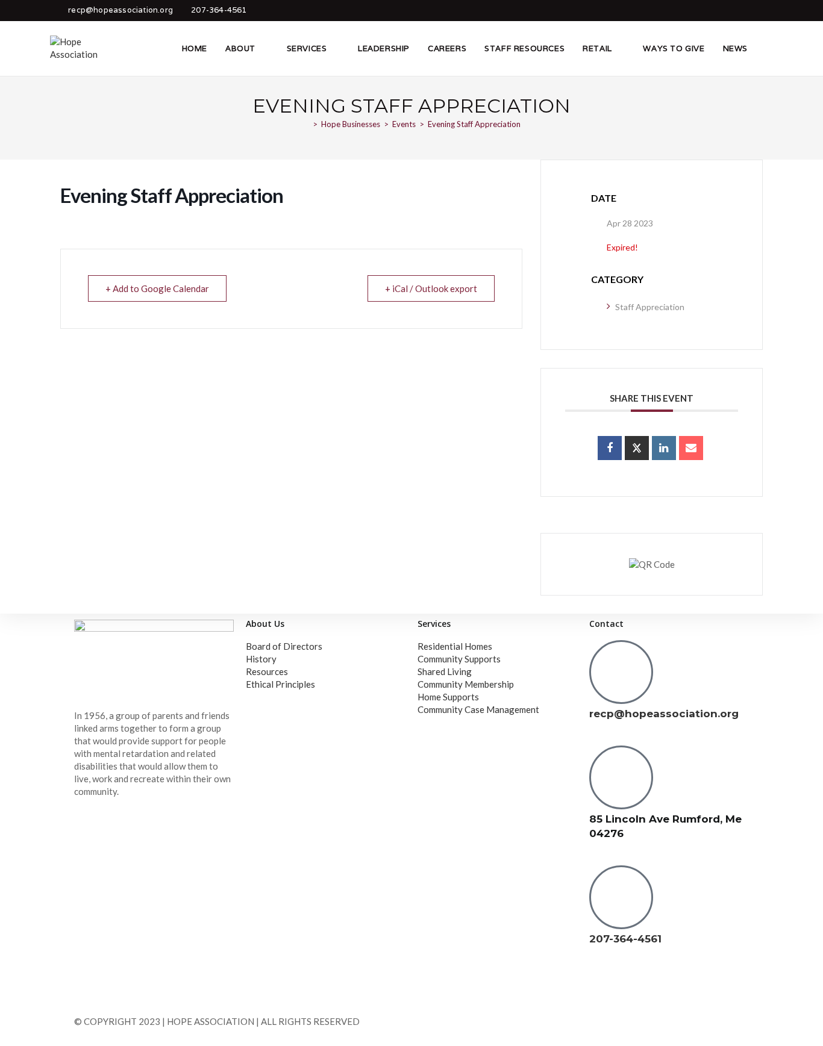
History (261, 658)
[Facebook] (604, 985)
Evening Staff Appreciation (474, 124)
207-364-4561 (218, 10)
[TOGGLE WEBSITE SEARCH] (769, 48)
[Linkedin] (664, 448)
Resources (267, 671)
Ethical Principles (280, 684)
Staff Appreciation (649, 307)
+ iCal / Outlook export (431, 288)
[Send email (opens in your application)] (765, 10)
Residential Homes (455, 646)
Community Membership (466, 684)
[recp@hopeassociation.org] (621, 672)
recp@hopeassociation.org (120, 10)
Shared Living (445, 671)
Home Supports (448, 696)
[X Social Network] (637, 448)
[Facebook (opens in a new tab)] (748, 10)
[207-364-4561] (621, 897)
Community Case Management (478, 709)
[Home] (306, 124)
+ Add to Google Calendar (157, 288)
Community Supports (459, 658)
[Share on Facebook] (610, 448)
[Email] (691, 448)
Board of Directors (284, 646)
